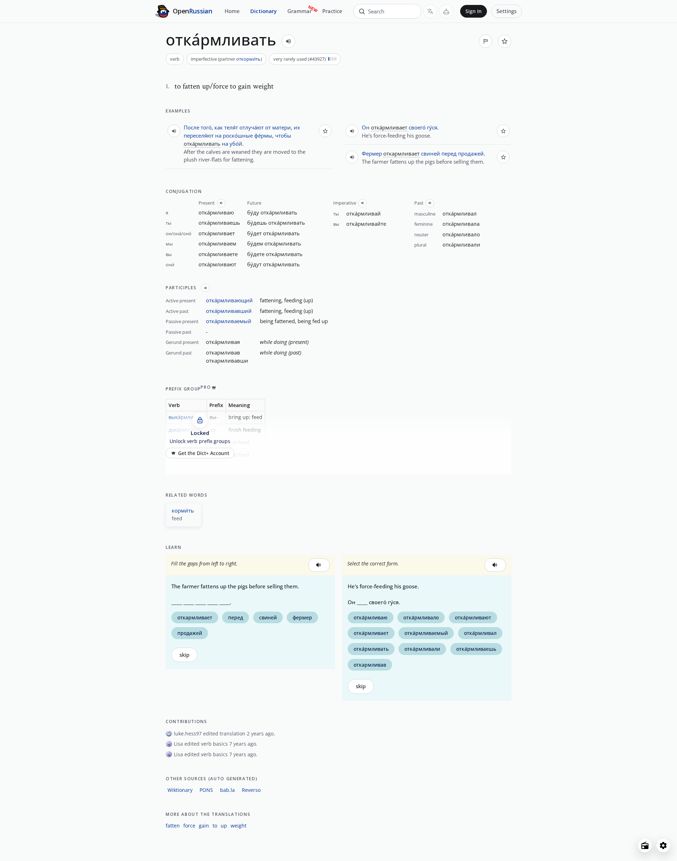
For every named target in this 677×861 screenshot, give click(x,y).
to (215, 825)
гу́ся (432, 127)
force (189, 825)
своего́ (417, 127)
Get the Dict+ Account (203, 453)
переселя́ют (199, 135)
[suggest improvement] (485, 41)
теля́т (231, 127)
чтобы (283, 135)
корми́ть (183, 510)
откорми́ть (248, 59)
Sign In (473, 11)
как (218, 127)
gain (204, 825)
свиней (430, 153)
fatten (173, 825)
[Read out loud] (288, 41)
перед (449, 153)
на (218, 135)
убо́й (236, 143)
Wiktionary (180, 790)
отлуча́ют (251, 127)
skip (184, 654)
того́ (206, 127)
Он (366, 127)
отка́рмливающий (229, 300)
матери (281, 127)
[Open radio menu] (645, 845)
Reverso (251, 790)
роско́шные (238, 135)
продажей (471, 153)
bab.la (227, 790)
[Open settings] (663, 845)
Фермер (372, 153)
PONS (206, 790)
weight (238, 825)
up (224, 825)
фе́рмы (263, 135)
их (297, 127)
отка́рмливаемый (228, 321)
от (268, 127)
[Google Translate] (430, 11)
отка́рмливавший (229, 310)
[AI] (446, 11)
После (191, 127)
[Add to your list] (504, 41)
